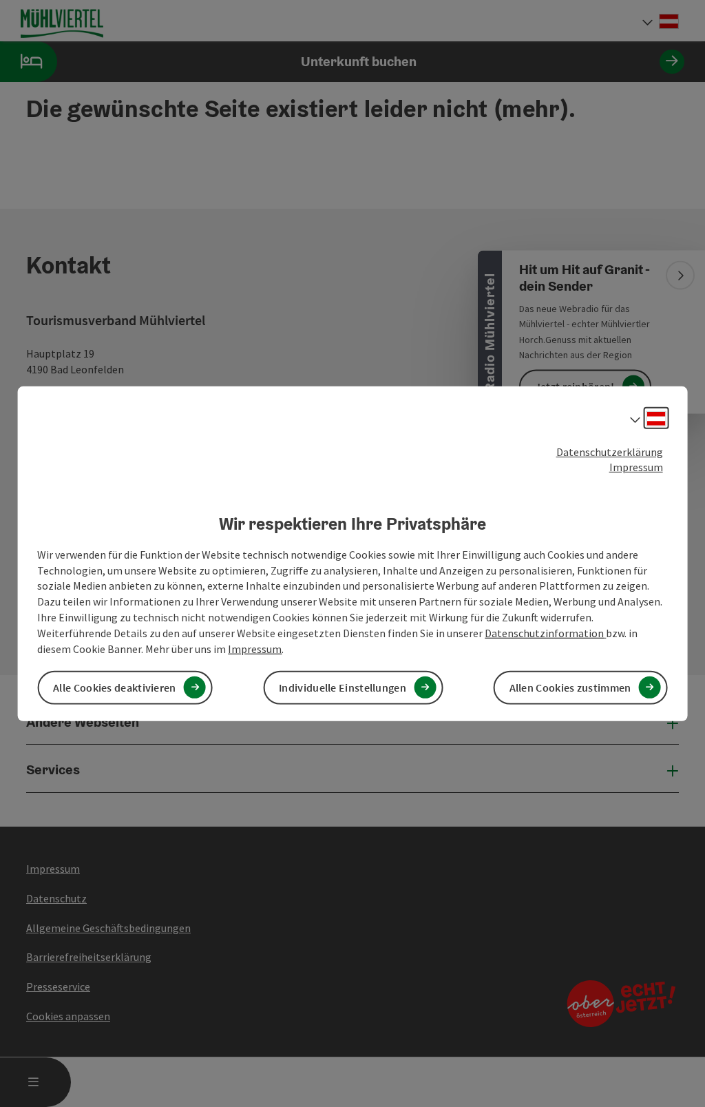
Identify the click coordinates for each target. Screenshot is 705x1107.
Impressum (636, 467)
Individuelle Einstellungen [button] (342, 687)
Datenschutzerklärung (609, 451)
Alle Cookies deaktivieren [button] (114, 687)
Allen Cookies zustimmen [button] (570, 687)
